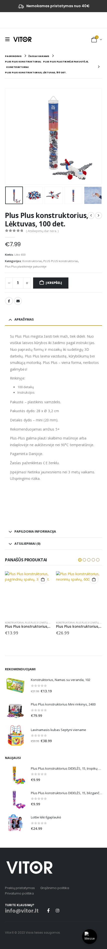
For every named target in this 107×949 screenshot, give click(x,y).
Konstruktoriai (32, 261)
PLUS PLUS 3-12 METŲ (36, 622)
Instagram (57, 910)
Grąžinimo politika (54, 888)
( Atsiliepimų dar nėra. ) (42, 231)
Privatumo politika (19, 893)
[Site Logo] (22, 39)
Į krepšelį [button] (42, 579)
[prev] (91, 215)
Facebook (9, 301)
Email (18, 301)
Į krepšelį (54, 282)
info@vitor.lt (22, 910)
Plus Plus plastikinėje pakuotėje (26, 266)
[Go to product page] (28, 594)
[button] (8, 39)
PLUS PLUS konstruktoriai (60, 261)
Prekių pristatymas (20, 888)
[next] (98, 215)
